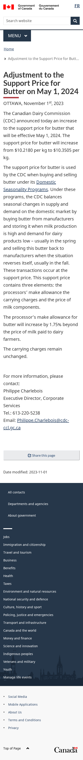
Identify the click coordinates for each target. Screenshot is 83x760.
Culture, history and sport (22, 607)
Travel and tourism (17, 552)
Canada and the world (19, 630)
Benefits (9, 568)
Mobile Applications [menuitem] (23, 704)
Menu (15, 36)
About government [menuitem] (22, 515)
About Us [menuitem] (15, 712)
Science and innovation (20, 646)
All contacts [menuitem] (16, 492)
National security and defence (25, 599)
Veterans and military (19, 661)
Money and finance (17, 638)
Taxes (7, 583)
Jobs (6, 537)
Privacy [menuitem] (13, 728)
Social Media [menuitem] (17, 696)
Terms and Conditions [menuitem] (24, 720)
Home (9, 49)
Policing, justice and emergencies (28, 615)
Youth (7, 669)
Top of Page (12, 748)
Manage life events (17, 677)
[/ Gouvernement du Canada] (31, 6)
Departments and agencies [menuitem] (28, 504)
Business (10, 560)
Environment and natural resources (29, 591)
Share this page (43, 455)
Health (8, 576)
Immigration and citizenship (24, 544)
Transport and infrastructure (24, 622)
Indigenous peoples (18, 654)
